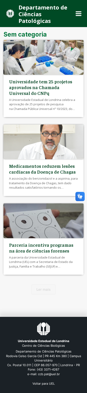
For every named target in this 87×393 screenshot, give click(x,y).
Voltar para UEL (43, 383)
